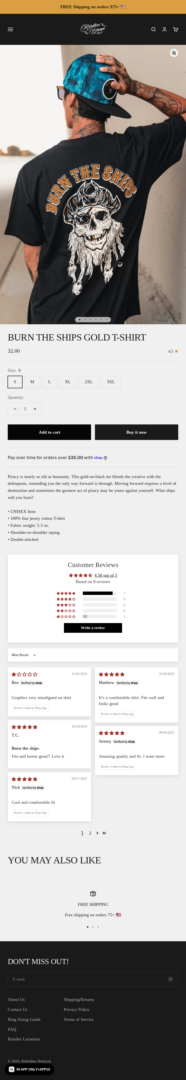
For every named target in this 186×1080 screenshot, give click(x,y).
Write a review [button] (93, 628)
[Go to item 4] (95, 319)
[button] (66, 593)
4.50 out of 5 (105, 575)
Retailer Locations (24, 1039)
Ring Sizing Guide (24, 1019)
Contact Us (17, 1009)
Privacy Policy (76, 1009)
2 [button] (90, 833)
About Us (16, 999)
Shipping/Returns (79, 999)
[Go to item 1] (79, 319)
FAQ (12, 1029)
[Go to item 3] (90, 319)
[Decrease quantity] (15, 409)
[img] (24, 674)
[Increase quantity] (35, 409)
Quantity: (16, 397)
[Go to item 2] (85, 319)
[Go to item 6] (106, 319)
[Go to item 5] (101, 319)
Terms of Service (79, 1019)
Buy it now (136, 432)
